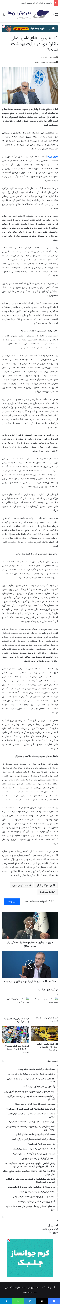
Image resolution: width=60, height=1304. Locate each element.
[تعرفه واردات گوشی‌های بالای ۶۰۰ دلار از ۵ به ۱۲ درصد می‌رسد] (15, 1034)
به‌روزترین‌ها (52, 156)
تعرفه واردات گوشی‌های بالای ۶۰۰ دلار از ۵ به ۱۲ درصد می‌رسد (16, 1048)
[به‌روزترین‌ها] (28, 14)
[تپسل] (3, 26)
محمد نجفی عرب (21, 885)
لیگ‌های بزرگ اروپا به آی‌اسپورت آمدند (36, 3)
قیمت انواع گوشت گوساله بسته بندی (47, 1019)
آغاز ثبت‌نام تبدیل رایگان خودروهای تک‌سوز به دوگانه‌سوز (47, 1047)
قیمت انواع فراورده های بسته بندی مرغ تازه (16, 1020)
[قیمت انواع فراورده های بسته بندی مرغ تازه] (15, 1006)
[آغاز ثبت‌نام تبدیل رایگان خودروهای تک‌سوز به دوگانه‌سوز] (44, 1033)
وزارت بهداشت (47, 892)
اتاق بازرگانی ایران (45, 885)
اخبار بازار (53, 1225)
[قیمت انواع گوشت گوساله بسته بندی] (44, 1006)
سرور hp (54, 1232)
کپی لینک (12, 901)
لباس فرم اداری (50, 1229)
